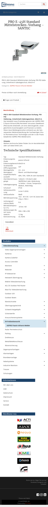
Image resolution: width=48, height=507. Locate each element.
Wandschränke (10, 301)
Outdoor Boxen (10, 298)
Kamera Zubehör (11, 258)
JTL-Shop (27, 503)
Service (6, 401)
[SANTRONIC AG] (8, 4)
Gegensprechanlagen (11, 349)
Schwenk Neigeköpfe (13, 309)
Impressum (7, 397)
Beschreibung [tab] (8, 110)
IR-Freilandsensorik (12, 321)
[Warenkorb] (38, 12)
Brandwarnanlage (10, 357)
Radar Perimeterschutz (13, 329)
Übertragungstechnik (13, 305)
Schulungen (7, 373)
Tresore (6, 369)
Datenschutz (8, 393)
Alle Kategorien (11, 12)
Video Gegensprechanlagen (15, 250)
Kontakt (6, 405)
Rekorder (8, 270)
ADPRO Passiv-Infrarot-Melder (21, 86)
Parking (8, 333)
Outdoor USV (10, 294)
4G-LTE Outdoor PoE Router (15, 286)
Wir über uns (8, 385)
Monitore (8, 266)
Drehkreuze (9, 337)
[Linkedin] (45, 494)
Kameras (8, 254)
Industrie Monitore (10, 365)
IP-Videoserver (10, 274)
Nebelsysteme (8, 361)
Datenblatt (9, 231)
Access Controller (11, 262)
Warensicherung (11, 345)
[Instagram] (41, 494)
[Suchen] (44, 4)
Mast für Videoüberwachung (15, 290)
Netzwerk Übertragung (13, 278)
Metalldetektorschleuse (14, 341)
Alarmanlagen (8, 353)
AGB (4, 389)
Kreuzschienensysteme (13, 317)
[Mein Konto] (44, 12)
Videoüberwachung (10, 246)
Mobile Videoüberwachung (15, 282)
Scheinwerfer (10, 313)
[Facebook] (38, 494)
